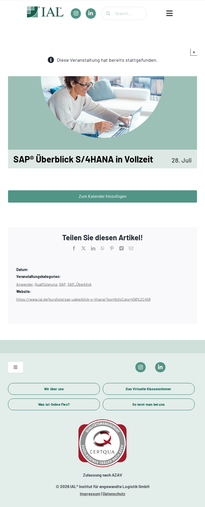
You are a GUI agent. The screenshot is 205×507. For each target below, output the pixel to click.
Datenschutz (114, 493)
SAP (62, 284)
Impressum (90, 493)
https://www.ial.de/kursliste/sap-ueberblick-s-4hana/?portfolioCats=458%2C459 (83, 299)
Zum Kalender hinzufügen (103, 196)
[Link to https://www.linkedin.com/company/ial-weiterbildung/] (160, 367)
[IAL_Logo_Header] (45, 9)
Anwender (24, 284)
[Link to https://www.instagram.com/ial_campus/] (140, 367)
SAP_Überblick (80, 284)
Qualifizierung (46, 284)
